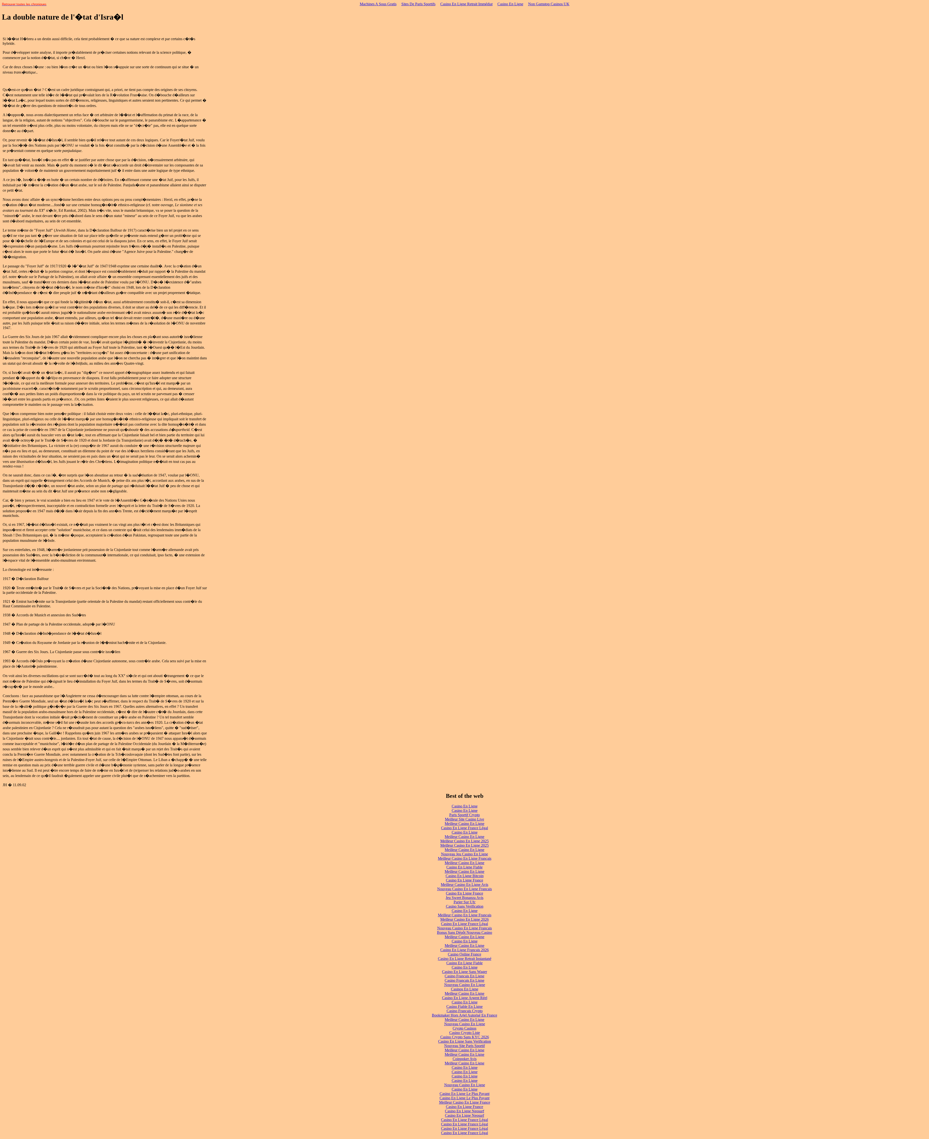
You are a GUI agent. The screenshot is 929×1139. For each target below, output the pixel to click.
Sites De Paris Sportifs (418, 4)
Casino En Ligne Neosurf (464, 1111)
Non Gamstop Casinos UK (548, 4)
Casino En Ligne (510, 4)
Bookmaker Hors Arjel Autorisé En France (464, 1015)
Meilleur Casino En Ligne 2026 (464, 919)
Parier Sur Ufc (465, 902)
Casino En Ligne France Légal (464, 828)
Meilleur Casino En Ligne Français (464, 858)
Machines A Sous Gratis (378, 4)
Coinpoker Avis (465, 1059)
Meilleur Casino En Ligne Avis (464, 885)
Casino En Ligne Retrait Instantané (464, 959)
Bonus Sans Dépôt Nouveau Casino (464, 932)
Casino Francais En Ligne (464, 976)
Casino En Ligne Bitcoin (465, 876)
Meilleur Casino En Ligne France (464, 1102)
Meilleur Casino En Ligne (464, 824)
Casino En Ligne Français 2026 (464, 950)
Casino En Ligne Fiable (464, 867)
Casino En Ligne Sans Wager (464, 972)
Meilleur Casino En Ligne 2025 (464, 841)
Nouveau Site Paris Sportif (464, 1046)
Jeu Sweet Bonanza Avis (464, 898)
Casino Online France (464, 954)
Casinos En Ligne (464, 989)
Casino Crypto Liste (464, 1033)
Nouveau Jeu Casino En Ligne (464, 854)
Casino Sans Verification (464, 906)
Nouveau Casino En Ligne (464, 985)
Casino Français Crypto (465, 1011)
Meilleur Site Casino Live (464, 819)
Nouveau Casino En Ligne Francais (464, 889)
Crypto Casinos (464, 1028)
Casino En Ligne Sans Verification (464, 1041)
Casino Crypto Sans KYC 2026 (464, 1037)
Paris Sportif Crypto (464, 815)
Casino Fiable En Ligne (464, 1006)
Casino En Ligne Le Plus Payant (464, 1094)
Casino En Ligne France (464, 880)
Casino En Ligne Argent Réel (464, 998)
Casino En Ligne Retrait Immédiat (466, 4)
